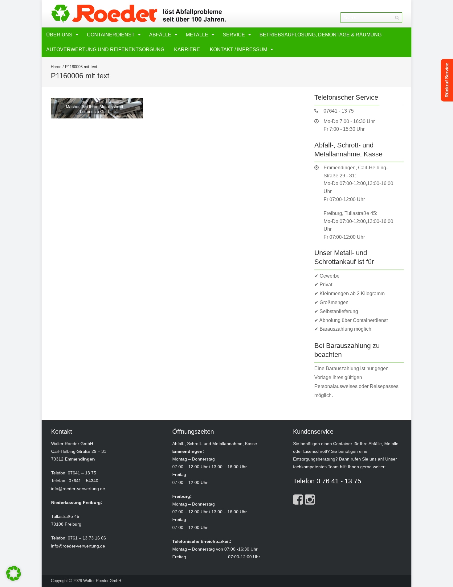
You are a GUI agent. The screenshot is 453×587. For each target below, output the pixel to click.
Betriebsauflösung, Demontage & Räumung (320, 34)
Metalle (197, 34)
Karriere (187, 49)
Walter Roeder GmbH (102, 580)
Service (234, 34)
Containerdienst (111, 34)
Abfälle (160, 34)
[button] (13, 573)
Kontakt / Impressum (238, 49)
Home (56, 66)
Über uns (59, 34)
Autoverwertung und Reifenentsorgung (105, 49)
